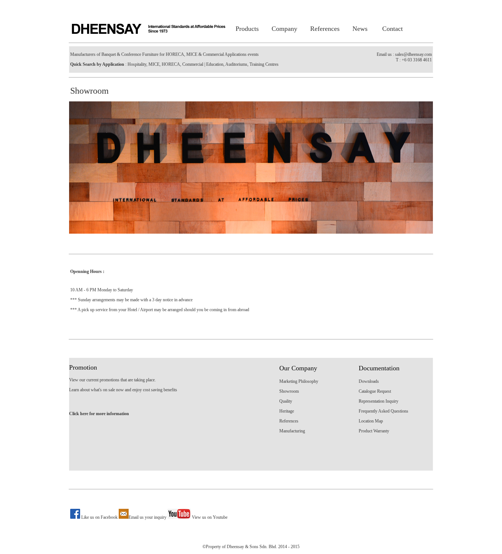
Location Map (371, 421)
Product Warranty (374, 431)
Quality (285, 401)
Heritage (286, 411)
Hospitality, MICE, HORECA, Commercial (164, 64)
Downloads (369, 381)
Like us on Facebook (99, 517)
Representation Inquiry (378, 401)
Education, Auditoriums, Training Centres (242, 64)
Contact (392, 28)
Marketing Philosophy (298, 381)
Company (284, 28)
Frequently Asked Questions (383, 411)
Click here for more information (99, 413)
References (325, 28)
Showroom (289, 391)
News (359, 28)
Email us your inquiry (147, 517)
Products (247, 28)
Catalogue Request (375, 391)
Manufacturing (292, 431)
